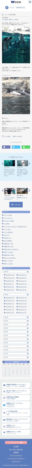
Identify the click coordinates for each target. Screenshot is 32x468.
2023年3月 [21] (22, 309)
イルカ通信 (5, 19)
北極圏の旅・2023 (8, 246)
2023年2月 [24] (10, 312)
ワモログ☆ (6, 235)
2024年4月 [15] (10, 287)
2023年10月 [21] (10, 300)
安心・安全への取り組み (16, 449)
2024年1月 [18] (22, 290)
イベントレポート (8, 218)
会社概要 (16, 446)
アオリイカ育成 (8, 215)
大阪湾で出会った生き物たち (11, 249)
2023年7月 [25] (22, 303)
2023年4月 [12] (10, 309)
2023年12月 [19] (10, 297)
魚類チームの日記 (8, 263)
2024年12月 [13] (10, 275)
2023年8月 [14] (10, 303)
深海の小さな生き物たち (10, 258)
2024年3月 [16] (22, 287)
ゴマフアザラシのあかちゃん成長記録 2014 (15, 226)
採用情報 (16, 452)
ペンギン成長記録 (8, 232)
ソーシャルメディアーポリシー (16, 458)
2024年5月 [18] (22, 284)
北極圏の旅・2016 (8, 243)
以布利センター (8, 238)
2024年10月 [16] (10, 278)
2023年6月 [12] (10, 306)
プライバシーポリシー (16, 455)
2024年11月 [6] (22, 275)
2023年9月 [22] (22, 300)
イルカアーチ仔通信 (9, 221)
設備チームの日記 (8, 260)
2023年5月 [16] (22, 306)
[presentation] (3, 163)
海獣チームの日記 (13, 19)
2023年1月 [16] (22, 312)
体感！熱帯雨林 (8, 241)
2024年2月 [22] (10, 290)
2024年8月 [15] (10, 281)
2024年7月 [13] (22, 281)
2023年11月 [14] (22, 297)
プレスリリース (16, 461)
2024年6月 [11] (10, 284)
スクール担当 (7, 229)
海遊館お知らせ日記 (9, 255)
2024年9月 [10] (22, 278)
